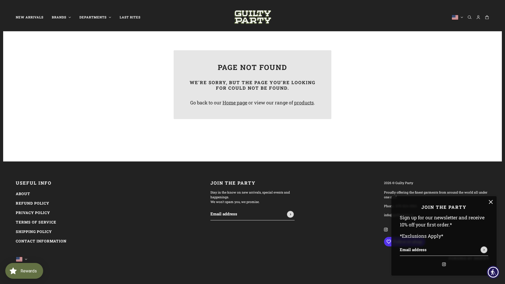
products (304, 102)
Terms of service (36, 222)
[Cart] (487, 17)
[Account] (478, 17)
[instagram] (444, 263)
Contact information (41, 241)
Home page (235, 102)
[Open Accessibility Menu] (493, 272)
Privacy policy (33, 212)
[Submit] (484, 249)
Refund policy (32, 203)
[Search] (469, 17)
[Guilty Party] (252, 17)
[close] (490, 202)
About (23, 193)
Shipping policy (34, 231)
